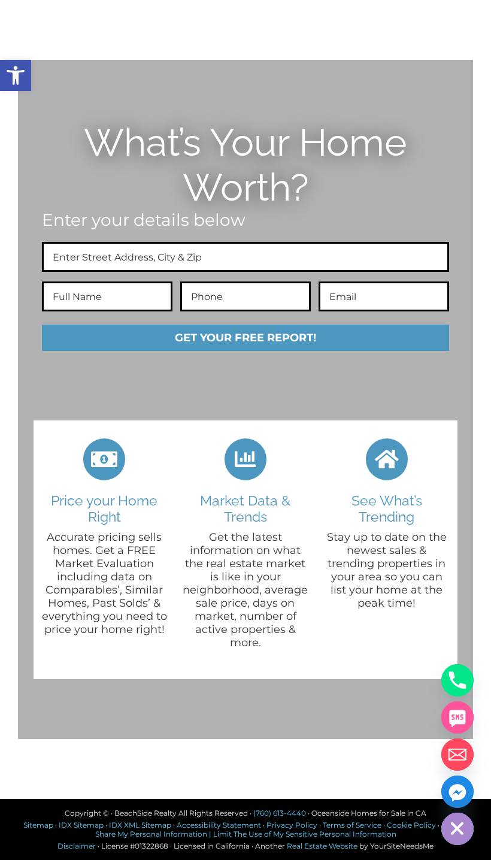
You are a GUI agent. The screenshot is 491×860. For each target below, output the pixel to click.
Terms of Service (352, 824)
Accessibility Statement (219, 824)
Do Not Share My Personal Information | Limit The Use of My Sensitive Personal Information (281, 829)
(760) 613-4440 (279, 812)
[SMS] (457, 717)
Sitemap (38, 824)
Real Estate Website (322, 845)
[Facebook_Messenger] (457, 792)
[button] (15, 75)
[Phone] (457, 680)
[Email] (457, 754)
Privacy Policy (291, 824)
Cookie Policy (411, 824)
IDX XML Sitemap (140, 824)
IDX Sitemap (81, 824)
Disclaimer (76, 845)
